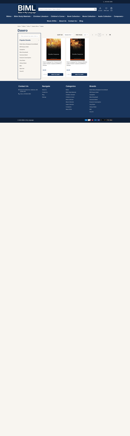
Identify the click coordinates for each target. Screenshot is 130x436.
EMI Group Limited (24, 46)
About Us (62, 21)
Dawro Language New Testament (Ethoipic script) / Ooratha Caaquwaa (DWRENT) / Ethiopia (77, 63)
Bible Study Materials (22, 16)
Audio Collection (104, 16)
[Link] (27, 9)
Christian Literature (40, 16)
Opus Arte (22, 68)
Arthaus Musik (23, 63)
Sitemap (44, 97)
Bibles (8, 16)
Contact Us (72, 21)
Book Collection (73, 16)
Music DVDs (51, 21)
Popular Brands (25, 40)
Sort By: (60, 35)
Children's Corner (58, 16)
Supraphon (22, 49)
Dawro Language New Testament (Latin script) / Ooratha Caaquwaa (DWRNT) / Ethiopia (52, 63)
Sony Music (22, 60)
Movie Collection (88, 16)
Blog (81, 21)
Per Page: (79, 35)
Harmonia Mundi (24, 55)
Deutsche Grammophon (25, 57)
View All (21, 71)
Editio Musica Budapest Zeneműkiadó (29, 44)
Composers (118, 16)
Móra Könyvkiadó (24, 52)
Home (19, 26)
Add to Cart (55, 74)
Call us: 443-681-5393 (25, 93)
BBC (21, 65)
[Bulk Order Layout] (110, 34)
